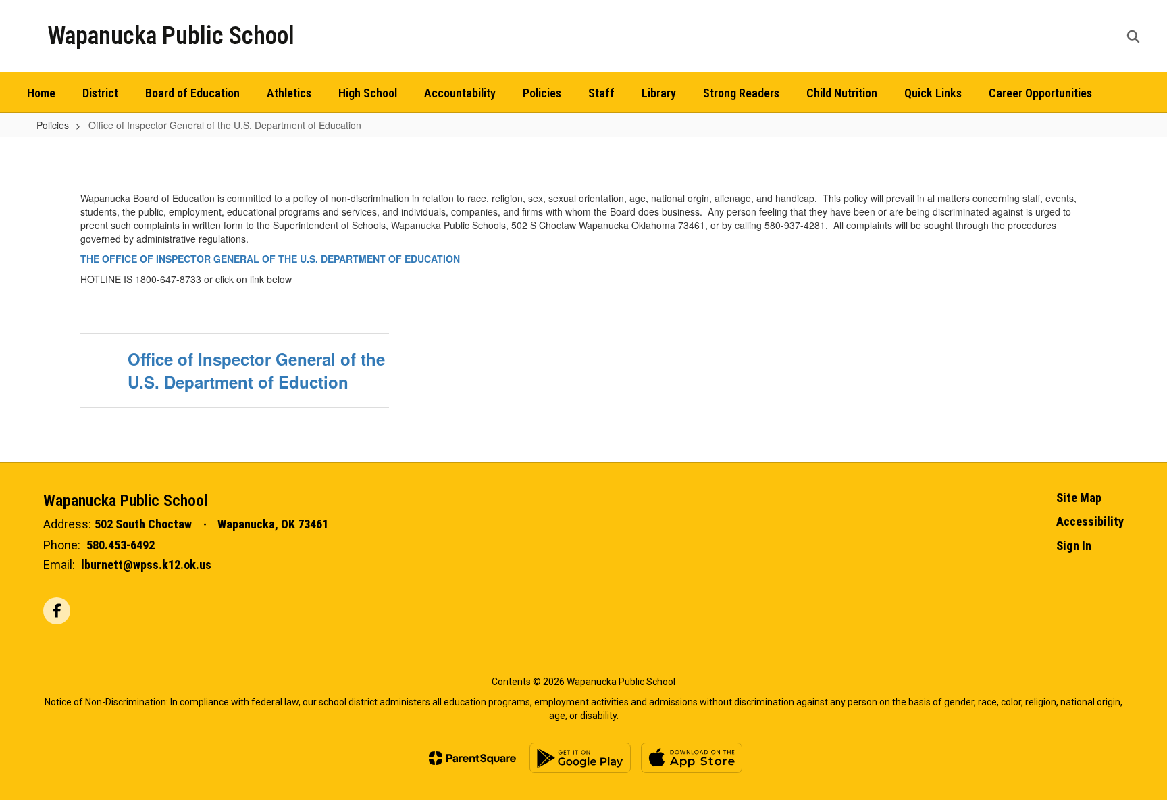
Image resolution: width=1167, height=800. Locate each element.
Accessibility (1090, 521)
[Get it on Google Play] (580, 758)
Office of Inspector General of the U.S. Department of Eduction (256, 370)
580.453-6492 (120, 545)
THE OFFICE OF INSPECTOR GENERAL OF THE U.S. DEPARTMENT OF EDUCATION (270, 259)
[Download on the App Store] (691, 758)
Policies (52, 125)
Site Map (1078, 498)
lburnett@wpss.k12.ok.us (146, 564)
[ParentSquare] (472, 758)
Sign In (1073, 546)
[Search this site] (1133, 36)
